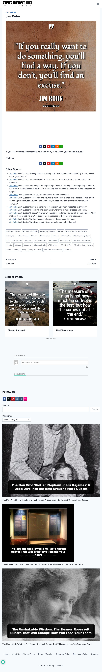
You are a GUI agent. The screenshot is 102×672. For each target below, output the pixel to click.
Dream (34, 236)
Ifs (8, 240)
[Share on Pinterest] (49, 146)
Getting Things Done (82, 236)
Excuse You (66, 236)
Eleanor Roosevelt (16, 330)
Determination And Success (76, 231)
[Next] (93, 309)
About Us (16, 654)
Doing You (11, 236)
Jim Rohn (28, 240)
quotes (10, 245)
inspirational (17, 240)
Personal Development (81, 240)
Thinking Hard (79, 245)
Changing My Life (13, 231)
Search (5, 405)
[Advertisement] (51, 129)
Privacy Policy (29, 654)
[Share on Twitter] (44, 146)
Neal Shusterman (64, 330)
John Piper (91, 262)
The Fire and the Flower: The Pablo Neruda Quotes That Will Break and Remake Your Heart (42, 564)
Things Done (53, 245)
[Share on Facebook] (40, 146)
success (27, 245)
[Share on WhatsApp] (61, 146)
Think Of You (66, 245)
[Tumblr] (21, 399)
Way (24, 250)
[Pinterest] (13, 399)
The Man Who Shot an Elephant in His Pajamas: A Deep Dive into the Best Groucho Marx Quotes (45, 500)
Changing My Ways (30, 231)
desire (60, 231)
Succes (18, 245)
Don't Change (23, 236)
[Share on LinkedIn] (53, 146)
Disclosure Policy (81, 654)
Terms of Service (45, 654)
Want (90, 245)
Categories (7, 416)
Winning (68, 250)
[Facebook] (4, 399)
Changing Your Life (47, 231)
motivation (53, 240)
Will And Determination (53, 250)
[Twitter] (9, 399)
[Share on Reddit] (57, 146)
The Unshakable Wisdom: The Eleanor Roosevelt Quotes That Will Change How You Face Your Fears (46, 644)
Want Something (13, 250)
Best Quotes (11, 12)
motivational (65, 240)
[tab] (47, 338)
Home (6, 654)
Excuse (56, 236)
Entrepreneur (45, 236)
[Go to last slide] (8, 309)
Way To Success (35, 250)
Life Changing (40, 240)
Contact (94, 654)
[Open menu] (98, 3)
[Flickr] (25, 399)
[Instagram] (17, 399)
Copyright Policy (62, 654)
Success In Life (40, 245)
